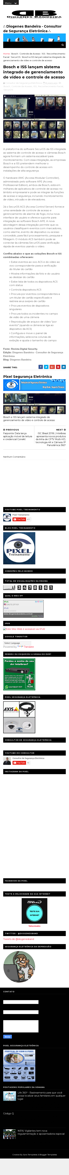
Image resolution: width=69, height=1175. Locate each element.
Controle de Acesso (30, 53)
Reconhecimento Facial (50, 86)
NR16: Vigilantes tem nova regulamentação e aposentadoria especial (41, 1132)
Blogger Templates (48, 1154)
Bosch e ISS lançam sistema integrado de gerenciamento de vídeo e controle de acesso (29, 419)
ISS (43, 53)
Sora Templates (30, 1154)
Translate (29, 646)
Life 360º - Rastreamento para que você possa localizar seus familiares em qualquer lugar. (41, 1095)
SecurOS (16, 57)
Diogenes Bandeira (20, 359)
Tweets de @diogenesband (18, 939)
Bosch (14, 53)
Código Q (8, 1113)
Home (6, 53)
